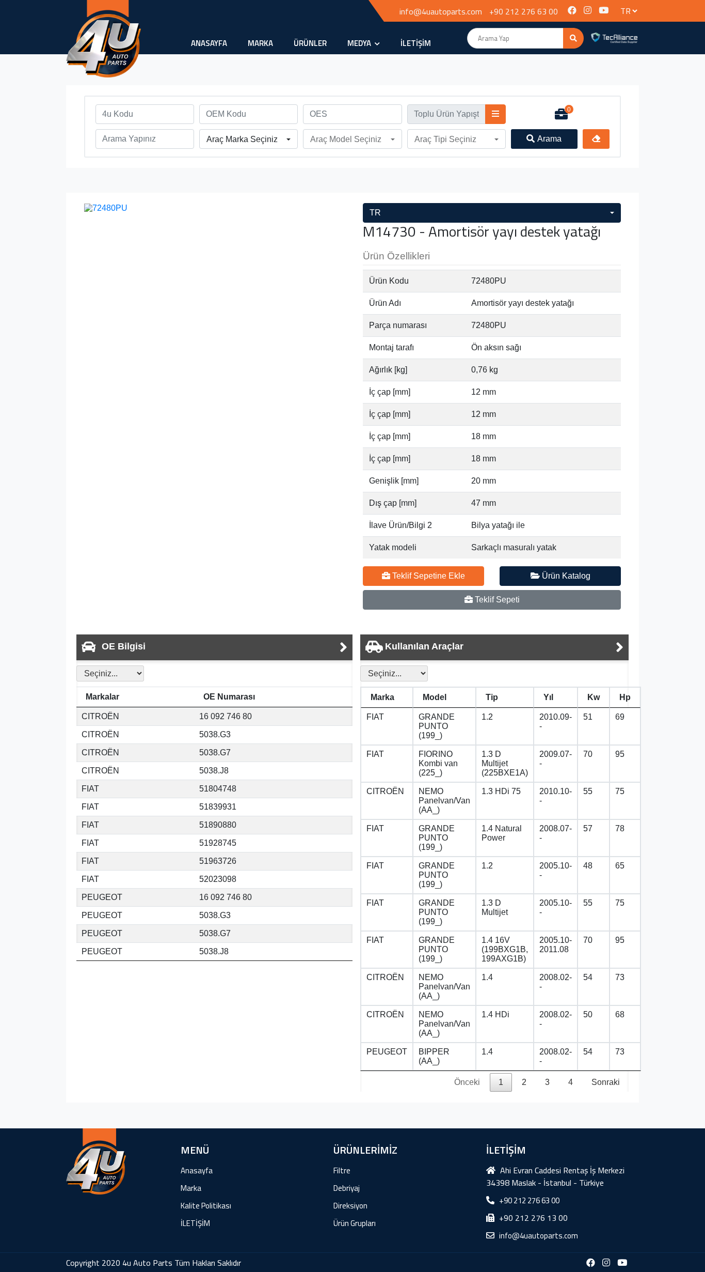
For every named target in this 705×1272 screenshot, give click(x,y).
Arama (549, 138)
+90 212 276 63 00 (523, 11)
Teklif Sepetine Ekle (427, 575)
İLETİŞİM (415, 43)
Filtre (341, 1170)
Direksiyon (350, 1206)
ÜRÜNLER (310, 43)
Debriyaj (346, 1188)
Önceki (467, 1082)
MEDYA (360, 43)
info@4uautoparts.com (440, 11)
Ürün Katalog (565, 575)
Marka (260, 43)
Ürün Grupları (354, 1223)
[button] (248, 139)
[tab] (214, 647)
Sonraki (605, 1082)
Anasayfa (209, 43)
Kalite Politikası (206, 1206)
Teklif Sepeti (496, 599)
